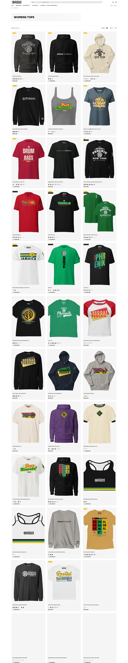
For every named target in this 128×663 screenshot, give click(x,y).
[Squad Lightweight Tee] (28, 212)
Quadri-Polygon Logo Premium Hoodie (55, 393)
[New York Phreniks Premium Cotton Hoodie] (99, 53)
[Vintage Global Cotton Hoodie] (99, 371)
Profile (115, 5)
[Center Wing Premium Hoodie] (64, 53)
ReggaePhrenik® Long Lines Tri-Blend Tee (55, 181)
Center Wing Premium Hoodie (53, 76)
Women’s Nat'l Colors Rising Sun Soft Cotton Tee (21, 287)
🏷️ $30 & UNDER (42, 5)
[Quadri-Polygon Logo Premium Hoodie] (64, 371)
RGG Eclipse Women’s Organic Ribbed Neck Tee (21, 340)
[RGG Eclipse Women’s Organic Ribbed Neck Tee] (28, 318)
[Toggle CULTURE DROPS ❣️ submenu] (30, 5)
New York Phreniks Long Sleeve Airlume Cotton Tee (93, 181)
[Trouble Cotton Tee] (64, 212)
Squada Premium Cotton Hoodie (53, 446)
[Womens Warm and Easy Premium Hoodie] (28, 635)
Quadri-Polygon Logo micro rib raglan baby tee (92, 340)
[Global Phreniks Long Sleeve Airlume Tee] (28, 582)
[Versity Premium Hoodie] (28, 53)
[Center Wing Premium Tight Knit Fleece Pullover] (64, 529)
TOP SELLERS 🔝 (35, 5)
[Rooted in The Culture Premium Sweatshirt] (99, 582)
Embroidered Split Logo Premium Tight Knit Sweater (57, 657)
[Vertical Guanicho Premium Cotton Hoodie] (64, 476)
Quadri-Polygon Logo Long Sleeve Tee (19, 393)
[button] (116, 2)
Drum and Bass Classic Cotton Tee (18, 181)
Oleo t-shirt (50, 340)
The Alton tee (86, 287)
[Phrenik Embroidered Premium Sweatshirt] (28, 106)
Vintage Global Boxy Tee (17, 446)
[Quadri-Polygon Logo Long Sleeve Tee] (28, 371)
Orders (111, 5)
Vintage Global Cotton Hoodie (89, 393)
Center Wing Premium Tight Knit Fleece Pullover (56, 551)
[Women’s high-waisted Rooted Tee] (64, 582)
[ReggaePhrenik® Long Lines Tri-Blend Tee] (64, 159)
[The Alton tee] (99, 265)
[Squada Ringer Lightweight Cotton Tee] (99, 424)
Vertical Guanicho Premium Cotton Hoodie (55, 499)
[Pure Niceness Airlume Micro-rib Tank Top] (64, 106)
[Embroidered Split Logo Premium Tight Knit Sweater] (64, 635)
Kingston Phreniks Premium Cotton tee (90, 234)
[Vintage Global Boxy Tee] (28, 424)
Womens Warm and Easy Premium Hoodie (20, 657)
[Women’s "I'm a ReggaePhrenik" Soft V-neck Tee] (99, 106)
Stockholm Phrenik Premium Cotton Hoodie (91, 657)
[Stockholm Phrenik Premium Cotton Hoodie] (99, 635)
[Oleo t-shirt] (64, 318)
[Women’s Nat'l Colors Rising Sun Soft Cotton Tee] (28, 265)
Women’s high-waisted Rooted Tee (54, 604)
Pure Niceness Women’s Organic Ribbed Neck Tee (21, 499)
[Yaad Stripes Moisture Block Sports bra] (99, 476)
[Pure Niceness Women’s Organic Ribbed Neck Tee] (28, 476)
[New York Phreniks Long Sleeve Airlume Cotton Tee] (99, 159)
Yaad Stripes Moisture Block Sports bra (90, 499)
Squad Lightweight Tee (17, 234)
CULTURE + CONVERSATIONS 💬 (52, 5)
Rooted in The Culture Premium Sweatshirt (91, 604)
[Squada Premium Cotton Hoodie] (64, 424)
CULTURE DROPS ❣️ (26, 5)
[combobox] (67, 2)
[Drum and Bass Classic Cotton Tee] (28, 159)
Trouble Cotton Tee (51, 234)
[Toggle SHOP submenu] (14, 5)
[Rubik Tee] (64, 265)
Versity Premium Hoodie (17, 76)
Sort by (13, 27)
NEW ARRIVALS (18, 5)
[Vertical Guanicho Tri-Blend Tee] (99, 529)
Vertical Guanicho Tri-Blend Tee (89, 551)
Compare (103, 27)
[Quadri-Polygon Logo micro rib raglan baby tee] (99, 318)
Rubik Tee (50, 287)
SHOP (13, 5)
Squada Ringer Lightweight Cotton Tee (90, 446)
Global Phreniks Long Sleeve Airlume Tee (20, 604)
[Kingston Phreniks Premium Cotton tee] (99, 212)
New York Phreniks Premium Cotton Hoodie (91, 76)
